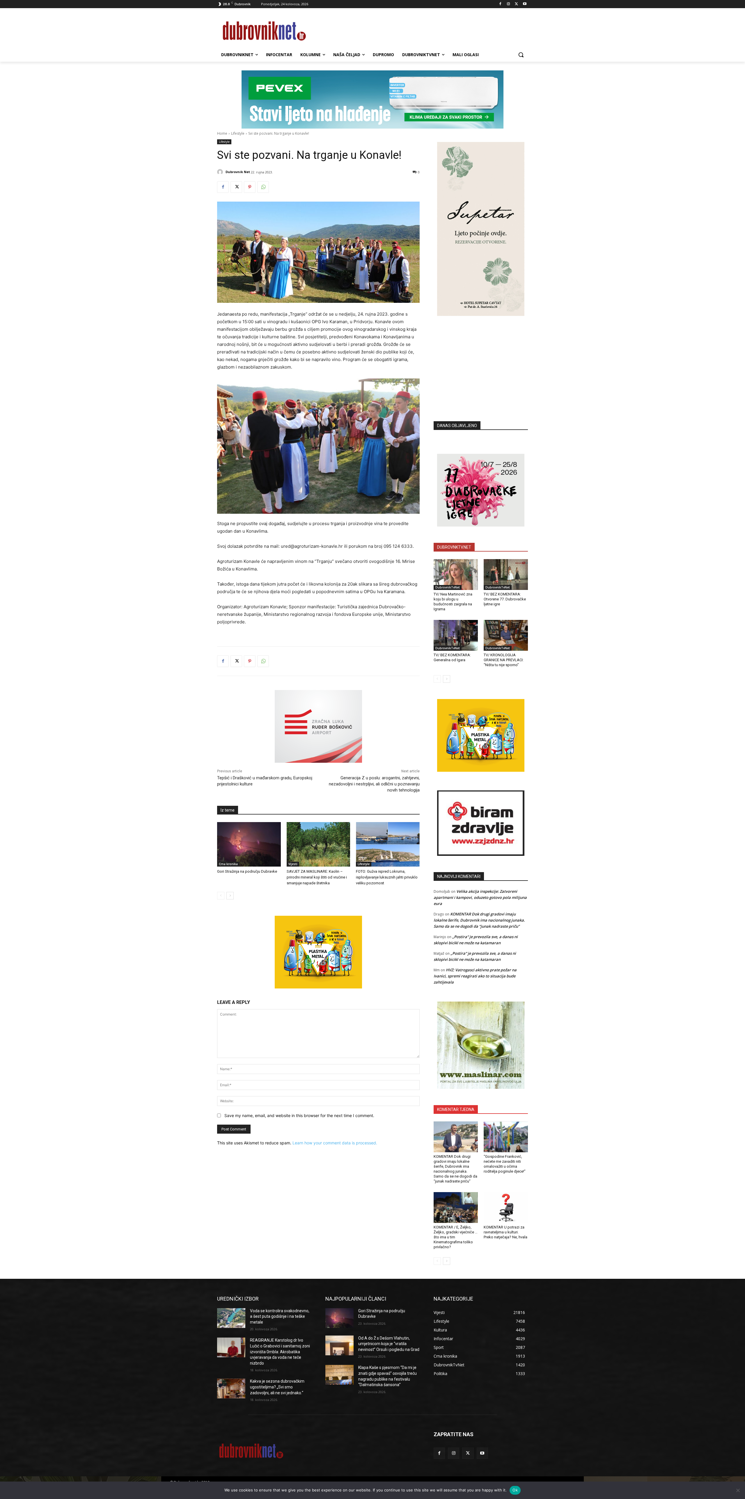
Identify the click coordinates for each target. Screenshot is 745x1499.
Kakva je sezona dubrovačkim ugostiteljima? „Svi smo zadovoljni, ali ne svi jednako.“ (277, 1387)
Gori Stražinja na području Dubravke (247, 871)
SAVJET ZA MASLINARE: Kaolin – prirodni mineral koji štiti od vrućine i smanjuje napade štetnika (317, 877)
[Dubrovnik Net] (221, 172)
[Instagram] (508, 4)
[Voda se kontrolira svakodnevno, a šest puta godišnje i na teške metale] (231, 1318)
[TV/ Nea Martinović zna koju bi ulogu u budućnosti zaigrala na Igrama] (456, 574)
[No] (738, 1490)
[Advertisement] (480, 359)
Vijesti (292, 864)
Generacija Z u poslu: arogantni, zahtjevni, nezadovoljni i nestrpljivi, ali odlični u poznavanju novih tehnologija (374, 784)
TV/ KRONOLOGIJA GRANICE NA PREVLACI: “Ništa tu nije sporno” (504, 660)
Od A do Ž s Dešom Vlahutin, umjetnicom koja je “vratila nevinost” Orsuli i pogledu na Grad (388, 1344)
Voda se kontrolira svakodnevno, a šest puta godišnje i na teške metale (279, 1316)
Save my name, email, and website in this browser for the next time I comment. (299, 1115)
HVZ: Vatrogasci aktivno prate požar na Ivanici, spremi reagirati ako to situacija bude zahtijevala (475, 976)
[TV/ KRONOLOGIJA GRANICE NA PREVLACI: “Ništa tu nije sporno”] (506, 635)
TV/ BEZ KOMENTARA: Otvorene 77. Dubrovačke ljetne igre (505, 599)
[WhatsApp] (263, 187)
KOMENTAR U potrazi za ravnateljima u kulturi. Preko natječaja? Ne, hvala (505, 1232)
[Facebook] (500, 4)
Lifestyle (237, 133)
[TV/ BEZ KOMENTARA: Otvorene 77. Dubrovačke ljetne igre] (506, 574)
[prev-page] (220, 895)
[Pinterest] (250, 187)
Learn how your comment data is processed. (334, 1142)
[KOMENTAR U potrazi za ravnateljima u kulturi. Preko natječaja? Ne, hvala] (506, 1207)
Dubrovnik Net (238, 172)
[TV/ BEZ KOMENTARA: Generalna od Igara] (456, 635)
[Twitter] (516, 4)
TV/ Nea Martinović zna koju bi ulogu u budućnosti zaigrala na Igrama (453, 601)
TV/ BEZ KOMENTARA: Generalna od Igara (452, 657)
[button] (521, 55)
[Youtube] (524, 4)
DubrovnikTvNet (447, 587)
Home (222, 133)
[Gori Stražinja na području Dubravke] (249, 844)
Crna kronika (228, 864)
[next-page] (230, 895)
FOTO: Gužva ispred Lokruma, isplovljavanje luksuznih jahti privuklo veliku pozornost (387, 877)
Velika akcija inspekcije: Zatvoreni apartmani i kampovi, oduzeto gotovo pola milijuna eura (480, 897)
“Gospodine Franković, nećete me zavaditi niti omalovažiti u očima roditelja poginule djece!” (505, 1163)
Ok (515, 1490)
